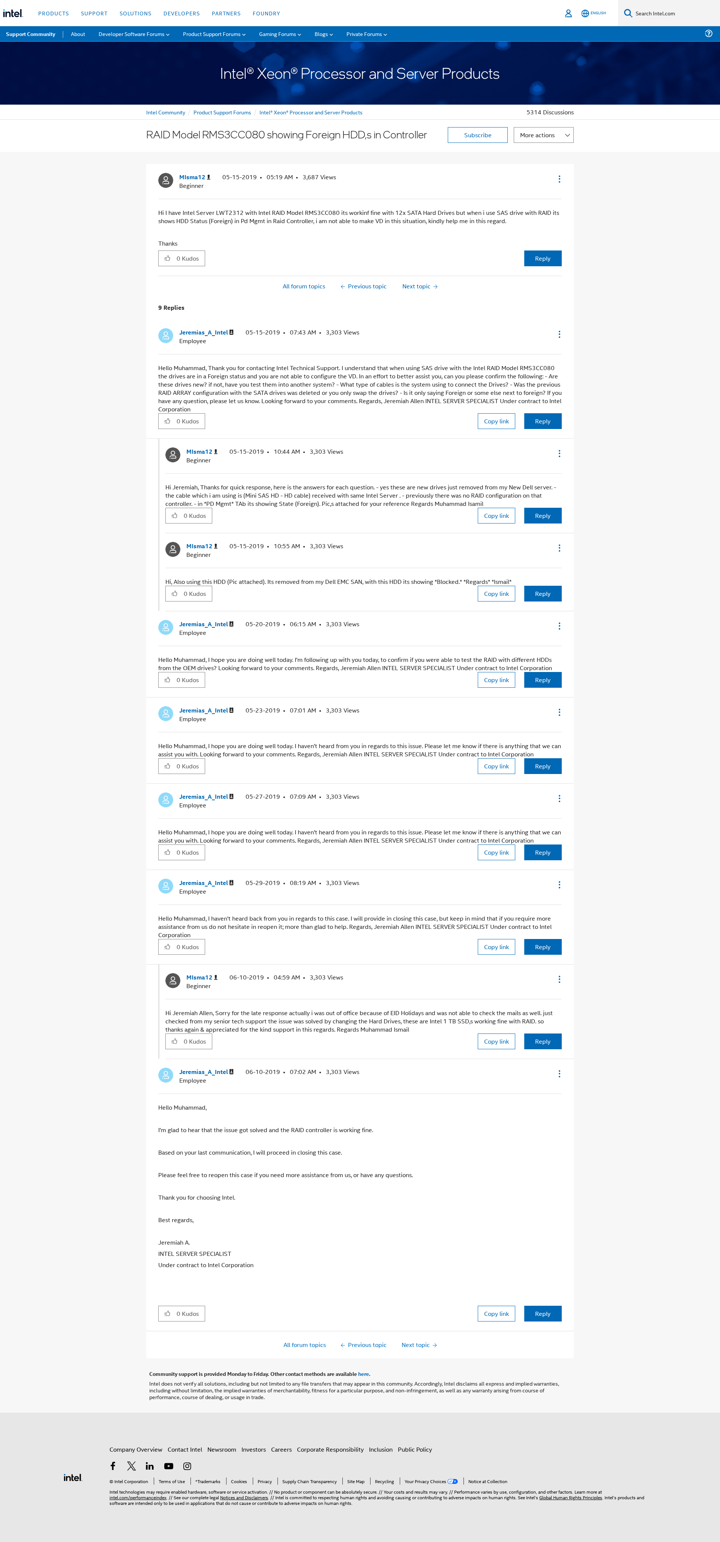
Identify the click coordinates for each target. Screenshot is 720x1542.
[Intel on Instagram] (187, 1466)
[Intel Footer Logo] (73, 1476)
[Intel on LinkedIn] (150, 1466)
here (363, 1374)
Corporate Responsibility (330, 1449)
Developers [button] (182, 13)
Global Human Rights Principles (570, 1497)
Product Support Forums (222, 112)
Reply (542, 258)
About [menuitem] (78, 34)
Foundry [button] (266, 13)
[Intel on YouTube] (168, 1466)
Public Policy (415, 1449)
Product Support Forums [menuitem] (212, 34)
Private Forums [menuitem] (364, 34)
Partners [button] (226, 13)
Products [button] (53, 13)
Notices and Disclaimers (244, 1497)
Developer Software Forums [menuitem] (132, 34)
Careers (281, 1449)
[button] (559, 179)
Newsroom (221, 1449)
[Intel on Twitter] (131, 1466)
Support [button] (94, 13)
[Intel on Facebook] (112, 1466)
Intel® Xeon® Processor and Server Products (311, 112)
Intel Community (165, 112)
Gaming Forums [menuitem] (277, 34)
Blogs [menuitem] (321, 34)
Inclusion (381, 1449)
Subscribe (478, 134)
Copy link (496, 421)
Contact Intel (185, 1449)
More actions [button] (537, 134)
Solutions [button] (136, 13)
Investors (254, 1449)
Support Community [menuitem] (30, 34)
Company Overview (136, 1449)
